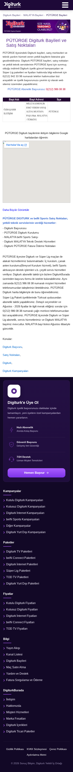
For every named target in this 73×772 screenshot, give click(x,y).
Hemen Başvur (34, 472)
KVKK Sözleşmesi (37, 749)
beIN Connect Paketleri (20, 557)
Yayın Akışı (13, 648)
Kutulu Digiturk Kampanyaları (24, 500)
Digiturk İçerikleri (16, 724)
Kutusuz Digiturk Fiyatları (22, 609)
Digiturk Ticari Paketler (20, 731)
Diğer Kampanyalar (18, 525)
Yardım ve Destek (17, 673)
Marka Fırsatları (16, 718)
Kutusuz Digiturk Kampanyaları (25, 506)
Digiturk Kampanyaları (15, 370)
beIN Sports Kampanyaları (22, 519)
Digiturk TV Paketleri (19, 551)
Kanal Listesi (14, 654)
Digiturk (7, 362)
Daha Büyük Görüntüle (16, 209)
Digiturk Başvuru (12, 346)
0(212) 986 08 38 (55, 89)
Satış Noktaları (11, 354)
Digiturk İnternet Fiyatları (21, 615)
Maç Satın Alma (16, 667)
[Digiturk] (13, 5)
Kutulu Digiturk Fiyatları (21, 603)
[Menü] (65, 5)
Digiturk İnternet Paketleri (22, 564)
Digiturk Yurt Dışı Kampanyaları (26, 532)
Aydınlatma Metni (36, 754)
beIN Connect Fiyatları (20, 622)
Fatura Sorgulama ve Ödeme (24, 680)
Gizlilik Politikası (15, 749)
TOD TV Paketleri (17, 577)
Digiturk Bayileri (16, 660)
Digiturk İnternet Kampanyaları (25, 512)
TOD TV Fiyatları (16, 628)
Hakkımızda (13, 705)
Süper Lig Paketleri (18, 570)
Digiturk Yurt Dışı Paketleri (22, 583)
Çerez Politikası (58, 749)
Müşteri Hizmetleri (17, 712)
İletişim (10, 699)
